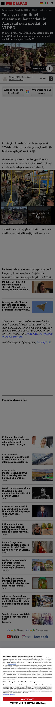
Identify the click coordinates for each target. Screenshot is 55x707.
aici (27, 673)
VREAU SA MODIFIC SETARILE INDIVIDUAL (27, 703)
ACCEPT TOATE (27, 699)
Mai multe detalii (12, 664)
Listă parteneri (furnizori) (9, 694)
